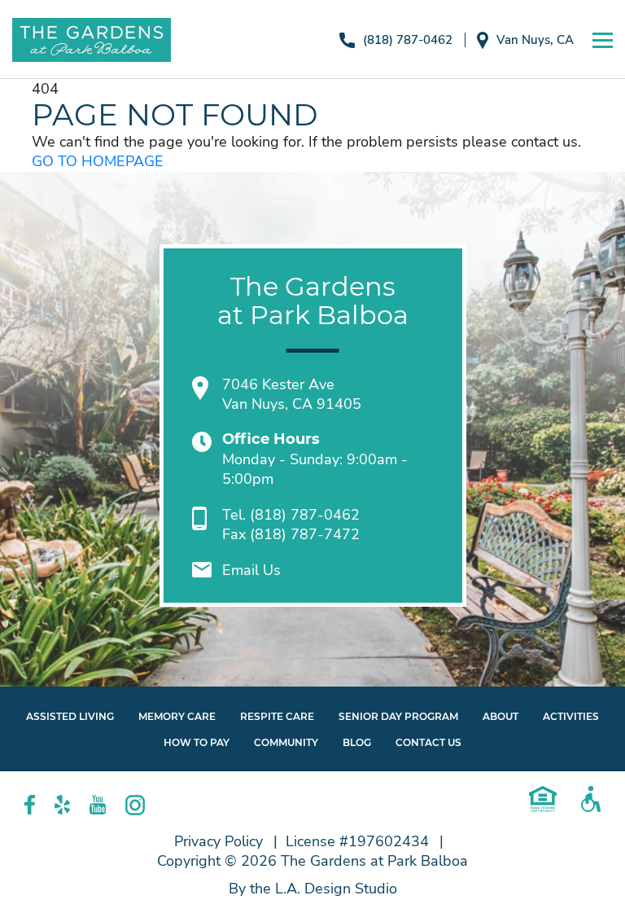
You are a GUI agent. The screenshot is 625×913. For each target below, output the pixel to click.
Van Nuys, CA (535, 40)
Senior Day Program (398, 716)
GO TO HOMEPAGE (98, 161)
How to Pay (196, 742)
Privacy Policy (218, 841)
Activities (571, 716)
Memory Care (177, 716)
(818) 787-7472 (305, 534)
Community (286, 742)
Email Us (251, 570)
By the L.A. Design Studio (313, 888)
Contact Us (428, 742)
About (500, 716)
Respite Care (277, 716)
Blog (357, 742)
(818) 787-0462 (407, 40)
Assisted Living (70, 716)
